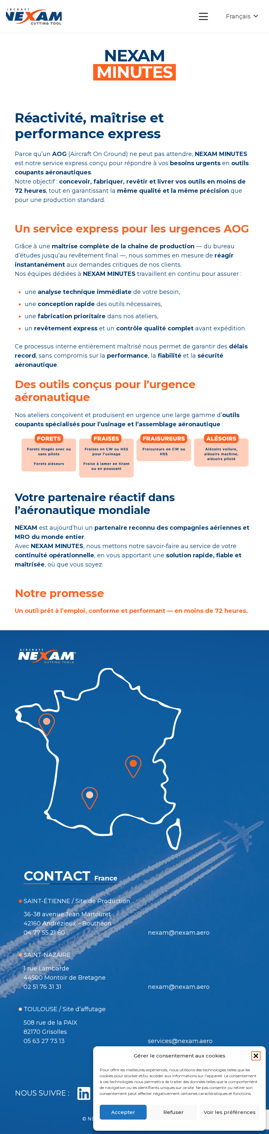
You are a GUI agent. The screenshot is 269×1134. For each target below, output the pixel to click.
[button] (256, 1056)
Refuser (173, 1112)
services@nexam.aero (180, 1041)
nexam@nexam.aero (179, 932)
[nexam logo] (34, 16)
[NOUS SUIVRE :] (80, 1093)
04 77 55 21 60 (44, 932)
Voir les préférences (230, 1112)
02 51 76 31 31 (42, 986)
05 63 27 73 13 (44, 1041)
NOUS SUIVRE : (42, 1093)
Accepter (123, 1112)
